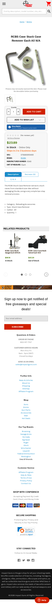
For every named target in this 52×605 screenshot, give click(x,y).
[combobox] (24, 11)
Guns (26, 404)
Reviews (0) (30, 174)
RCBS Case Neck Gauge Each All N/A (12, 252)
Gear (26, 415)
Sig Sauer (26, 440)
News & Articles (26, 380)
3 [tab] (30, 275)
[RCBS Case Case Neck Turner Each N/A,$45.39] (37, 242)
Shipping (26, 386)
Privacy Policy (26, 481)
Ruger (26, 442)
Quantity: (14, 107)
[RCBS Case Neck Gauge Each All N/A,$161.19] (14, 242)
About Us (26, 383)
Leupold (26, 451)
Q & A (13, 179)
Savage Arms (26, 434)
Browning (26, 431)
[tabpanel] (14, 252)
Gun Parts (26, 410)
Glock (26, 445)
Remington (26, 456)
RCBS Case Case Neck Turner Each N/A (37, 252)
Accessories (26, 413)
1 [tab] (22, 275)
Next (46, 275)
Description (13, 174)
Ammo (26, 407)
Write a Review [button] (13, 138)
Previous (6, 275)
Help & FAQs (26, 475)
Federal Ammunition (26, 454)
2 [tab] (26, 275)
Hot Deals (26, 418)
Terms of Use (26, 478)
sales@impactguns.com (26, 364)
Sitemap (26, 389)
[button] (26, 531)
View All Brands (26, 459)
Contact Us (26, 483)
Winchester (26, 448)
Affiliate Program (26, 391)
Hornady (26, 437)
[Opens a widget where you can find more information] (42, 600)
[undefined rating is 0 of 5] (13, 135)
